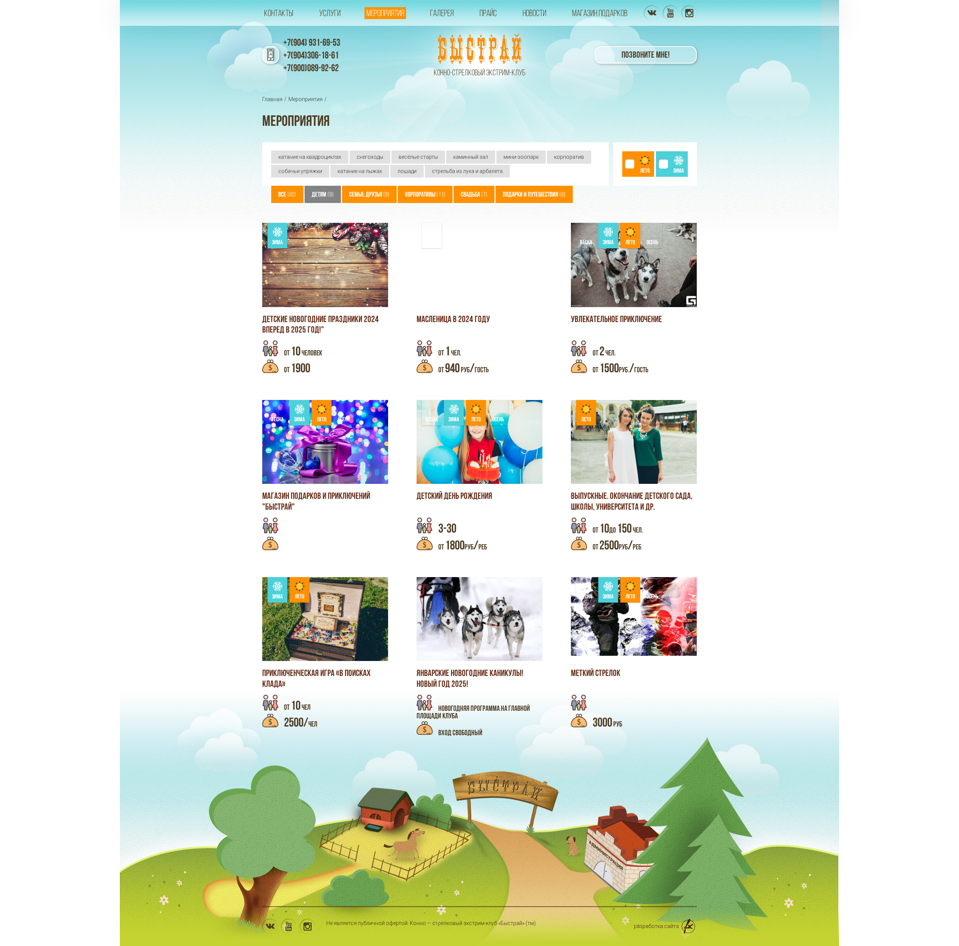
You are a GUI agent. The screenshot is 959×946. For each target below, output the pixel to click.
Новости (534, 13)
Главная (272, 99)
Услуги (330, 13)
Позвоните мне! (645, 55)
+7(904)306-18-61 (311, 55)
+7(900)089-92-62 (311, 68)
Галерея (442, 13)
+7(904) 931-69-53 (311, 42)
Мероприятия (385, 13)
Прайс (488, 13)
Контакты (278, 13)
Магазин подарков (599, 13)
